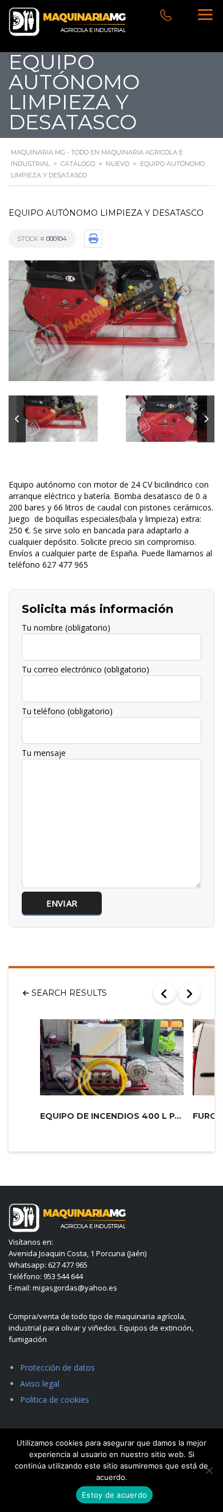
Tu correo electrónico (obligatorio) (85, 669)
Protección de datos (57, 1367)
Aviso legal (39, 1383)
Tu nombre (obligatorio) (66, 627)
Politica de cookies (54, 1399)
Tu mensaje (44, 752)
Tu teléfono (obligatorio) (67, 711)
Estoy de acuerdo (114, 1494)
